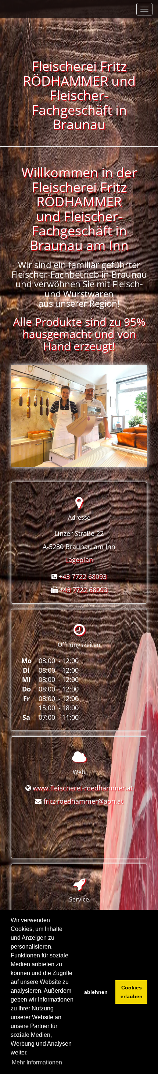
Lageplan (79, 559)
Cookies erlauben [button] (132, 992)
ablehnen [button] (96, 992)
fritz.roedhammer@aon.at (83, 801)
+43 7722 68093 (83, 576)
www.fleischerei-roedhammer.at (83, 787)
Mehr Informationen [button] (37, 1062)
